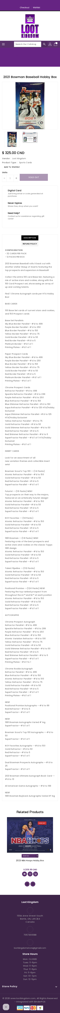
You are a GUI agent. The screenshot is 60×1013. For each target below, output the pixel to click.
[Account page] (50, 44)
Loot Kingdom (30, 59)
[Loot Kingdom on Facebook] (19, 3)
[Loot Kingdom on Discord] (41, 3)
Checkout (25, 7)
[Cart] (56, 44)
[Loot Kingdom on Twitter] (25, 3)
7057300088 (30, 934)
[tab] (29, 237)
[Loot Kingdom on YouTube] (35, 3)
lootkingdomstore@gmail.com (30, 947)
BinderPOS (39, 1001)
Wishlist (36, 7)
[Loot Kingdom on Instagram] (30, 3)
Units (5, 172)
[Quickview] (24, 874)
